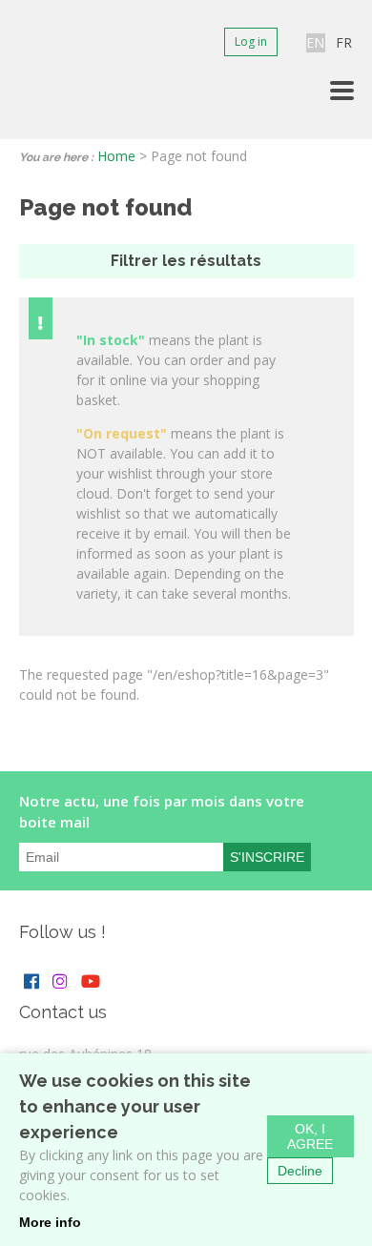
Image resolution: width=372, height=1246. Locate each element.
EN (315, 42)
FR (344, 42)
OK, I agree (310, 1136)
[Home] (37, 69)
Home (116, 156)
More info (50, 1222)
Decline (300, 1170)
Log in (251, 41)
